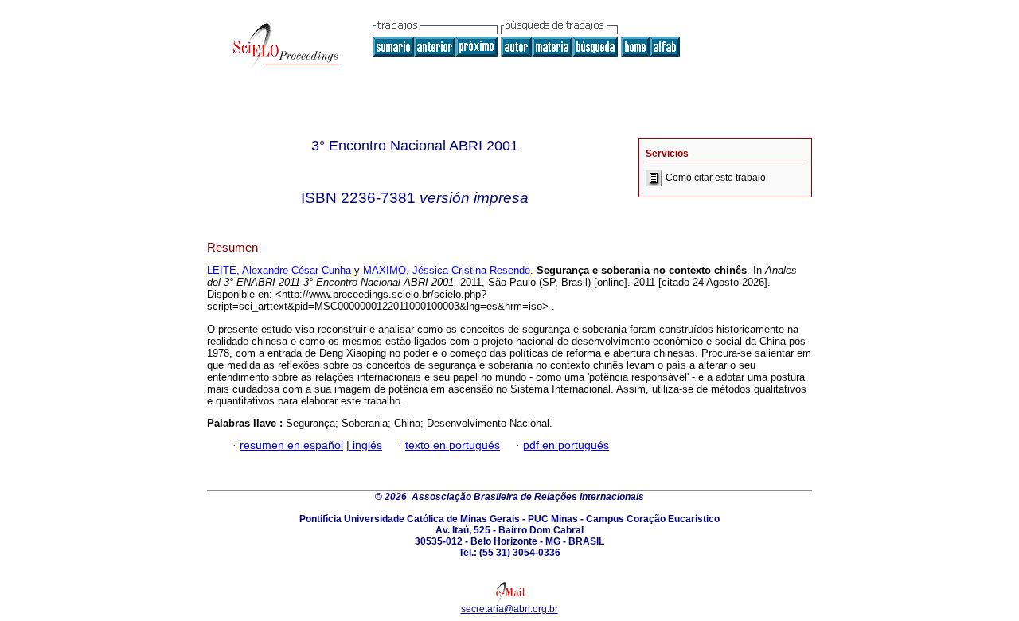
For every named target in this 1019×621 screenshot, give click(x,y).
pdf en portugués (566, 445)
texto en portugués (452, 445)
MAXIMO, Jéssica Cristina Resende (446, 270)
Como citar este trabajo (716, 177)
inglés (365, 445)
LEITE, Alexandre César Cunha (279, 270)
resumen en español (291, 445)
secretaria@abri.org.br (509, 609)
